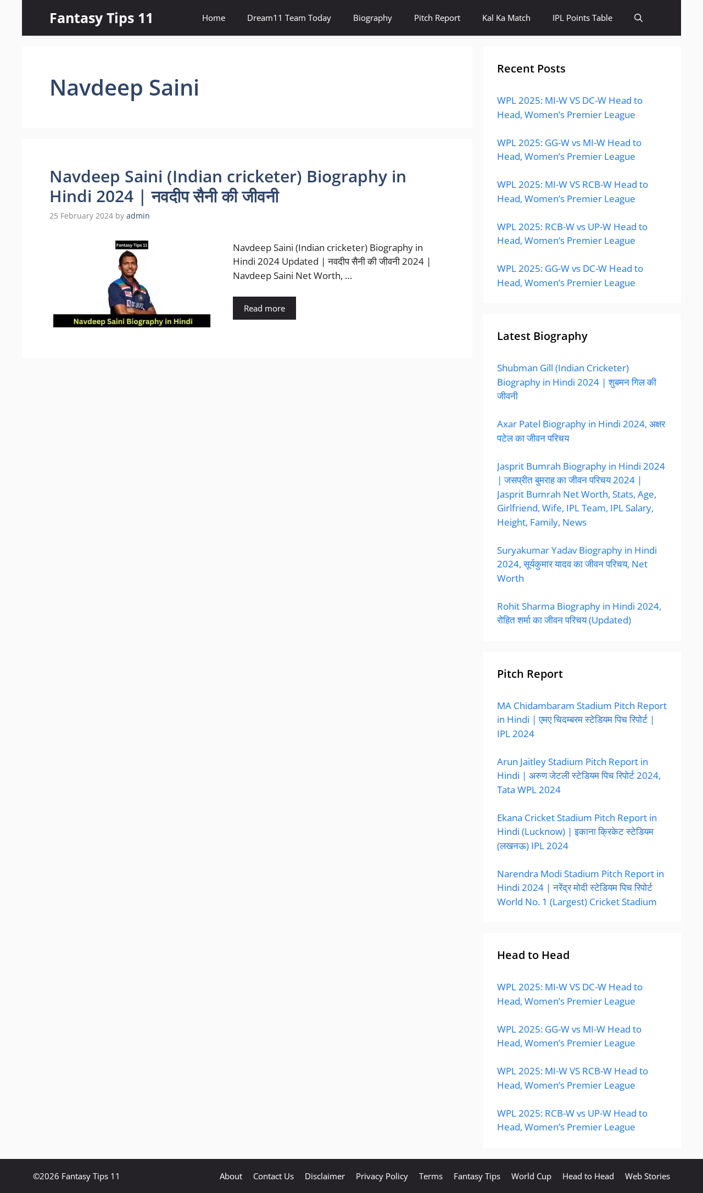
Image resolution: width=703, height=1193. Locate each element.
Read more (264, 308)
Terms (431, 1175)
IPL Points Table (582, 17)
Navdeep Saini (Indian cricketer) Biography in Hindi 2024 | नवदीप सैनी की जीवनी (227, 186)
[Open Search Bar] (638, 18)
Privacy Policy (382, 1175)
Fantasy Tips (477, 1175)
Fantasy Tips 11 (101, 17)
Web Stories (647, 1175)
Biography (372, 17)
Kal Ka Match (506, 17)
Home (213, 17)
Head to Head (588, 1175)
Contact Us (273, 1175)
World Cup (531, 1175)
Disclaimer (325, 1175)
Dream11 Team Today (289, 17)
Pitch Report (437, 17)
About (231, 1175)
